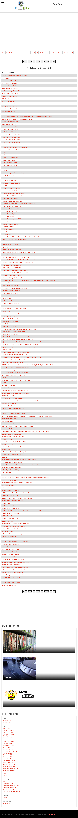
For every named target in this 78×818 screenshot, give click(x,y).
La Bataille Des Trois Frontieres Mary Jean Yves (15, 447)
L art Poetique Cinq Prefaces (10, 211)
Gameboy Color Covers (10, 787)
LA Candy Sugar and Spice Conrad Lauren (14, 575)
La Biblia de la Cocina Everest (10, 495)
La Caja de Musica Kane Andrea (11, 564)
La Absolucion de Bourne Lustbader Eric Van (15, 390)
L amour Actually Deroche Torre (11, 188)
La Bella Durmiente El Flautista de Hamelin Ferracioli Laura (19, 459)
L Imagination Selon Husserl (10, 285)
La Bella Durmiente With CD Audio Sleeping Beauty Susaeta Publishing (23, 465)
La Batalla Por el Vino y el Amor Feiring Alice (14, 452)
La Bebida (4, 457)
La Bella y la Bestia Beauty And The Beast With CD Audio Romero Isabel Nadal (25, 477)
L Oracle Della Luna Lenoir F (10, 334)
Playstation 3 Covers (9, 757)
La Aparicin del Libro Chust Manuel (12, 406)
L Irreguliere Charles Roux (9, 296)
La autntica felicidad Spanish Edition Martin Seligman (17, 426)
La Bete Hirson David (8, 485)
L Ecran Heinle (6, 242)
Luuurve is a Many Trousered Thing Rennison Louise (17, 119)
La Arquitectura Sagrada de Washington (13, 413)
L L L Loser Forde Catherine (10, 316)
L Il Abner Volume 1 (7, 283)
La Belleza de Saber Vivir (9, 480)
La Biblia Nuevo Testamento (10, 516)
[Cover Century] (22, 5)
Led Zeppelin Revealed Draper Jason (12, 86)
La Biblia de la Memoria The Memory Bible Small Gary (17, 498)
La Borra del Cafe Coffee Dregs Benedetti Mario (16, 529)
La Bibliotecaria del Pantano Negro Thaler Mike (15, 523)
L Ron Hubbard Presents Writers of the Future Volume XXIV (20, 344)
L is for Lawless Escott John (10, 301)
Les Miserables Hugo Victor (10, 88)
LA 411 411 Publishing (8, 385)
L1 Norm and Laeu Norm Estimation (12, 362)
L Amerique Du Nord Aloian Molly (11, 183)
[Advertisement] (39, 35)
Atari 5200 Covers (8, 732)
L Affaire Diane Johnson (9, 168)
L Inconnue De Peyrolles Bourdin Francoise (14, 288)
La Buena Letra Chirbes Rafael (10, 549)
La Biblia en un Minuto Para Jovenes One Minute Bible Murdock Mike (22, 511)
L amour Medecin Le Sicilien (10, 191)
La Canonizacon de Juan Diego (11, 577)
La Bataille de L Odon (8, 444)
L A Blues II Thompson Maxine (11, 127)
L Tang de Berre (6, 349)
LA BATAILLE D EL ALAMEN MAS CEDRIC (14, 441)
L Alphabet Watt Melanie (9, 178)
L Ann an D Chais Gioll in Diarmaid (12, 196)
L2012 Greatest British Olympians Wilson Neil (15, 367)
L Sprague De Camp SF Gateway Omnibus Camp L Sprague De (20, 347)
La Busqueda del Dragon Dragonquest (13, 552)
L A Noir (4, 152)
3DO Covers (6, 728)
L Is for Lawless (6, 298)
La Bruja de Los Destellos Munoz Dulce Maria (15, 541)
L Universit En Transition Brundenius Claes (14, 354)
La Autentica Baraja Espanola (10, 424)
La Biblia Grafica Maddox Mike (10, 513)
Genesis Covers (7, 743)
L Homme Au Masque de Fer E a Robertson (14, 278)
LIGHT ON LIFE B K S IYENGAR (11, 93)
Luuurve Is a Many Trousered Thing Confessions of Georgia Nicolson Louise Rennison (27, 116)
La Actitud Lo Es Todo (8, 395)
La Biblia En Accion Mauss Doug (11, 508)
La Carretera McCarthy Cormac (11, 582)
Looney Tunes (6, 98)
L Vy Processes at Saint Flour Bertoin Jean (14, 360)
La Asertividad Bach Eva (9, 418)
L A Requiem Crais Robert (9, 162)
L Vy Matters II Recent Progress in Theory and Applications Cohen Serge (24, 357)
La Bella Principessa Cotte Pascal (11, 475)
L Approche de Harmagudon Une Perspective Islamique (18, 203)
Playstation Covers (8, 753)
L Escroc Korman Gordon (9, 255)
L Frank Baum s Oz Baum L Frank (11, 265)
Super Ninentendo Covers (10, 768)
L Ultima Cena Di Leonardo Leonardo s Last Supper (17, 352)
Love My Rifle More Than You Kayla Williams (15, 114)
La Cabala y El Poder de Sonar (10, 554)
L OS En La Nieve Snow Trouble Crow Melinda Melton (17, 339)
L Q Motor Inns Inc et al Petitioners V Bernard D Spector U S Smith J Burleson (25, 342)
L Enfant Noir (5, 247)
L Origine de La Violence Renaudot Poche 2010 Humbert (18, 336)
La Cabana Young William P (9, 557)
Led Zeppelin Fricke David (9, 83)
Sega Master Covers (9, 764)
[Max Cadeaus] (39, 695)
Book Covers (7, 803)
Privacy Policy (51, 814)
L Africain (4, 170)
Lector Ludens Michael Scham (10, 80)
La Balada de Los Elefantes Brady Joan (13, 436)
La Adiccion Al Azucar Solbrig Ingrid (12, 398)
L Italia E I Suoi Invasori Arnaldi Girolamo (13, 313)
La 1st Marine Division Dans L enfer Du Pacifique (16, 380)
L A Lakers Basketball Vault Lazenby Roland (14, 147)
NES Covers (6, 747)
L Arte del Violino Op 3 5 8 (9, 216)
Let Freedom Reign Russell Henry (11, 91)
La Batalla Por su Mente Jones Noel (12, 454)
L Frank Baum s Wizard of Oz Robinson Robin (15, 270)
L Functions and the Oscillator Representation (16, 272)
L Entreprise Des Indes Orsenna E (12, 249)
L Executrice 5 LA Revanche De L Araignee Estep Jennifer (19, 260)
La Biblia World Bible (8, 521)
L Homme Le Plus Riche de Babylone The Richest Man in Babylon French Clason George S (28, 280)
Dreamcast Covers (8, 740)
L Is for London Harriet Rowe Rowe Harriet (14, 308)
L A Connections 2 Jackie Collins (11, 134)
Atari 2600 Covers (8, 730)
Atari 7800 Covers (8, 734)
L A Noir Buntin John (8, 155)
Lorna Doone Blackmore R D (10, 109)
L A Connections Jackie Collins (11, 139)
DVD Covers (9, 650)
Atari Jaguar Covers (9, 736)
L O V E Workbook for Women (11, 324)
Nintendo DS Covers (9, 789)
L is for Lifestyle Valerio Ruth (10, 306)
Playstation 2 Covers (9, 755)
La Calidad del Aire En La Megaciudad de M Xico (16, 567)
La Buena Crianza (7, 546)
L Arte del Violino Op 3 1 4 (9, 214)
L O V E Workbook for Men (10, 321)
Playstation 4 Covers (9, 758)
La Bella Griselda (6, 472)
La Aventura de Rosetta (9, 429)
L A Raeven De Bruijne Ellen (10, 157)
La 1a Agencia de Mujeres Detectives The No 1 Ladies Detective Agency (23, 377)
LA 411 (4, 383)
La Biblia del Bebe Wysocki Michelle (12, 500)
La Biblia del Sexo (7, 503)
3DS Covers (6, 782)
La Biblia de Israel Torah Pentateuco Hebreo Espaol (17, 493)
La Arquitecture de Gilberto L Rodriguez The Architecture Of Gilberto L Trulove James (27, 416)
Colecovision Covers (9, 738)
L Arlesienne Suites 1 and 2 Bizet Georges (14, 208)
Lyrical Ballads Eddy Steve (9, 124)
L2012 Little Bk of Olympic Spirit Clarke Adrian (15, 370)
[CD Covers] (39, 668)
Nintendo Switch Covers (10, 751)
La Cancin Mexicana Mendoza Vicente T (13, 572)
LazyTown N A (6, 78)
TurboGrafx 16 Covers (9, 770)
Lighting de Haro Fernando (10, 96)
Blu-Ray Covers (7, 720)
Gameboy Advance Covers (11, 785)
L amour (4, 185)
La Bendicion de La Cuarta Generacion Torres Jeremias (18, 482)
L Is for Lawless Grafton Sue (10, 303)
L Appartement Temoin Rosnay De (12, 201)
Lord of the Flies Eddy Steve (10, 106)
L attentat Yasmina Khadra (10, 224)
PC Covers (6, 797)
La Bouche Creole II (7, 531)
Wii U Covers (7, 776)
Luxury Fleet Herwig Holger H (10, 121)
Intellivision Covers (8, 745)
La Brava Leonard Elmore (9, 536)
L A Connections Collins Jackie (11, 137)
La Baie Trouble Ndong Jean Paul (11, 434)
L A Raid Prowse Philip (8, 160)
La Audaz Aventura (7, 421)
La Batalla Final (6, 449)
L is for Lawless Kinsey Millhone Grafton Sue (15, 75)
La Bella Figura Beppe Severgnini (11, 467)
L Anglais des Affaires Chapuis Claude (13, 193)
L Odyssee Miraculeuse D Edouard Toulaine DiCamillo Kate (19, 329)
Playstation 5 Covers (9, 760)
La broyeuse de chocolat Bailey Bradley (13, 539)
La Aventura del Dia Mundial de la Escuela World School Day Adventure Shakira (25, 431)
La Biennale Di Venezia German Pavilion (13, 526)
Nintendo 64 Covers (9, 749)
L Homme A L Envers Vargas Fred (11, 275)
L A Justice (5, 144)
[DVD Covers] (39, 641)
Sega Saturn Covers (9, 766)
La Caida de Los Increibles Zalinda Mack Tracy (15, 562)
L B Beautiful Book (7, 234)
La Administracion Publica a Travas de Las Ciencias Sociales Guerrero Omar (24, 401)
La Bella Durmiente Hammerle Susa (12, 462)
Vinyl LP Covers (7, 805)
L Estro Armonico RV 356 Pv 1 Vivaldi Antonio (15, 257)
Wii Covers (6, 774)
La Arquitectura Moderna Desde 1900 (13, 411)
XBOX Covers (7, 772)
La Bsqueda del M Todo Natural (11, 544)
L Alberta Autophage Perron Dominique (13, 173)
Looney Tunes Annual (8, 101)
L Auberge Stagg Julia (8, 226)
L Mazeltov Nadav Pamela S (10, 319)
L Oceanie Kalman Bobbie (9, 326)
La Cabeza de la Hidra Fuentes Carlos (13, 559)
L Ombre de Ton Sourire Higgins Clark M (13, 331)
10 (48, 61)
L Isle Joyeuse (6, 311)
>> (54, 61)
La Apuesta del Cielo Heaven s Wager (13, 408)
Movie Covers (7, 722)
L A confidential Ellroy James (10, 132)
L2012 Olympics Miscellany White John (13, 375)
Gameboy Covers (8, 783)
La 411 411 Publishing (8, 388)
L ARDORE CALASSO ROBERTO (11, 206)
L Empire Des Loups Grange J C (11, 244)
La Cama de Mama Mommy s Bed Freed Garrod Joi (16, 569)
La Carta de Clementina (9, 585)
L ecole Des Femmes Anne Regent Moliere (14, 239)
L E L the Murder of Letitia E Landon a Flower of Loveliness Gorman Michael (24, 237)
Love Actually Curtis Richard (10, 111)
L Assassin (5, 221)
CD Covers (9, 677)
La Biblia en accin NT (8, 505)
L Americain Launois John (9, 180)
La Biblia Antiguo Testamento (10, 490)
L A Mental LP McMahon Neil (10, 150)
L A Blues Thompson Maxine (10, 129)
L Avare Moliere (6, 232)
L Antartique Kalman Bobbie (10, 198)
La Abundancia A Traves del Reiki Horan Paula (15, 393)
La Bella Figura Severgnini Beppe (11, 470)
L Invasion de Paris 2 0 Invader (11, 290)
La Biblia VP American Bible (10, 518)
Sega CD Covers (8, 762)
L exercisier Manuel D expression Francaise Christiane (17, 262)
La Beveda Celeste (7, 488)
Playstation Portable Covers (11, 791)
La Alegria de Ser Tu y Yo (9, 403)
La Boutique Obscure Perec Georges (13, 534)
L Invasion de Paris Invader (10, 293)
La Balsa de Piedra (7, 439)
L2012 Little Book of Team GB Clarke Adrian (15, 372)
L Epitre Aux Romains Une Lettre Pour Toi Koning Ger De (18, 252)
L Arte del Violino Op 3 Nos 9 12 (11, 219)
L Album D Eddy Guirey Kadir (10, 175)
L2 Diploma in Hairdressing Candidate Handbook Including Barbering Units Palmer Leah (27, 365)
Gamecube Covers (8, 741)
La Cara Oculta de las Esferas (10, 580)
